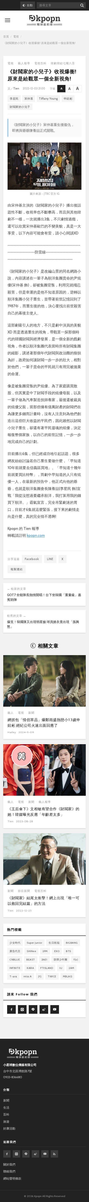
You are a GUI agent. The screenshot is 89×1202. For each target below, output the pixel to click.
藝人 (11, 712)
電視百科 (40, 63)
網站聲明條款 (12, 1178)
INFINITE (15, 968)
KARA (30, 968)
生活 (6, 1107)
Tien (16, 88)
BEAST (30, 959)
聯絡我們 (9, 1171)
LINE (50, 559)
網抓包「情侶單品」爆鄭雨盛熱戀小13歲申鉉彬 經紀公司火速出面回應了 (44, 722)
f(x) (76, 959)
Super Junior (34, 942)
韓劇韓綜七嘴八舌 (63, 63)
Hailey (12, 732)
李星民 (14, 98)
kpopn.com (36, 535)
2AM (71, 968)
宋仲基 (28, 98)
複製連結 (17, 569)
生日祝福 (54, 942)
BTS (68, 951)
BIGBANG (72, 942)
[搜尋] (82, 5)
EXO (57, 951)
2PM (45, 951)
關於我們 (9, 1164)
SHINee (31, 951)
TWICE (52, 976)
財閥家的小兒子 (20, 106)
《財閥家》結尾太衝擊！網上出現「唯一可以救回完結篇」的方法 (43, 900)
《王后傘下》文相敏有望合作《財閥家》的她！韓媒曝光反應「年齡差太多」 (43, 811)
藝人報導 (24, 63)
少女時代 (15, 942)
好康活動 (9, 1128)
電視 (16, 36)
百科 (6, 1114)
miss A (28, 976)
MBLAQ (67, 976)
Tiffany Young (48, 98)
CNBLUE (15, 959)
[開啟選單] (7, 20)
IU (60, 968)
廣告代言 (15, 951)
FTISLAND (46, 968)
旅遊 (6, 1122)
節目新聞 (24, 891)
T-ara (13, 976)
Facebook (32, 559)
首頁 (6, 36)
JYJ (39, 976)
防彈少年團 (60, 959)
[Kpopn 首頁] (44, 20)
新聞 (31, 712)
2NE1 (44, 959)
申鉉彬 (68, 98)
